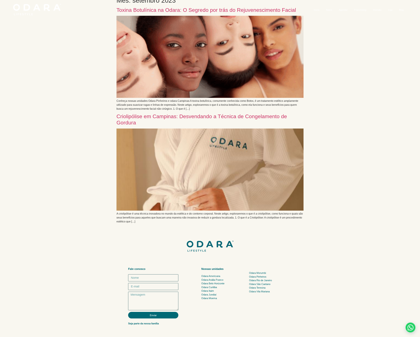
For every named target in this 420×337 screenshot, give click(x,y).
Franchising (360, 10)
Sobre (329, 10)
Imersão (377, 10)
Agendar (343, 10)
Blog (401, 10)
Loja (390, 10)
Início (316, 10)
